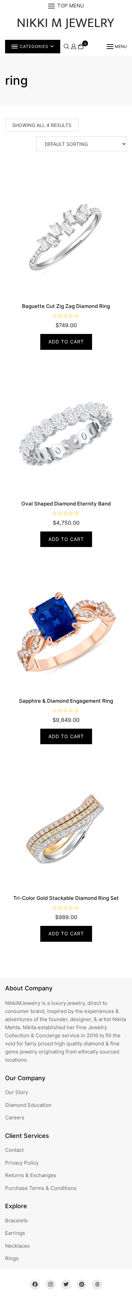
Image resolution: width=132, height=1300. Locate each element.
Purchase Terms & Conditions (40, 1188)
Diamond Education (28, 1105)
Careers (14, 1117)
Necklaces (17, 1246)
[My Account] (73, 46)
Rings (12, 1258)
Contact (14, 1150)
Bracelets (16, 1220)
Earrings (15, 1233)
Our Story (16, 1092)
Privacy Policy (22, 1163)
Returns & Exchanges (30, 1175)
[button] (116, 46)
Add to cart (66, 341)
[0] (81, 46)
